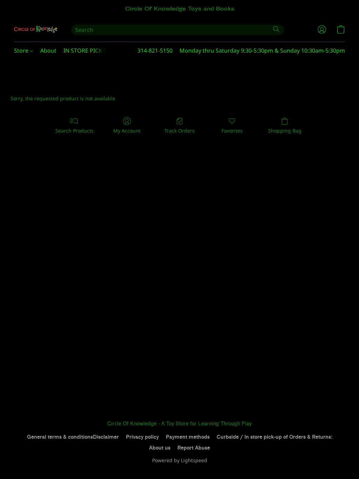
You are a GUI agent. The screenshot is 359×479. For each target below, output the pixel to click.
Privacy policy (142, 437)
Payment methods (188, 437)
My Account (127, 130)
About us (159, 448)
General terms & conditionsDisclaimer (73, 437)
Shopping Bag (285, 130)
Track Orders (179, 130)
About (48, 50)
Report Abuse (193, 448)
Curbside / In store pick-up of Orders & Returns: (274, 437)
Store (22, 50)
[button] (35, 29)
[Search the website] (276, 29)
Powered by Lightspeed (179, 460)
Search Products (74, 130)
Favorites (232, 130)
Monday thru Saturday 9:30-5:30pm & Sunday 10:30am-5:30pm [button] (262, 50)
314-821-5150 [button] (154, 50)
